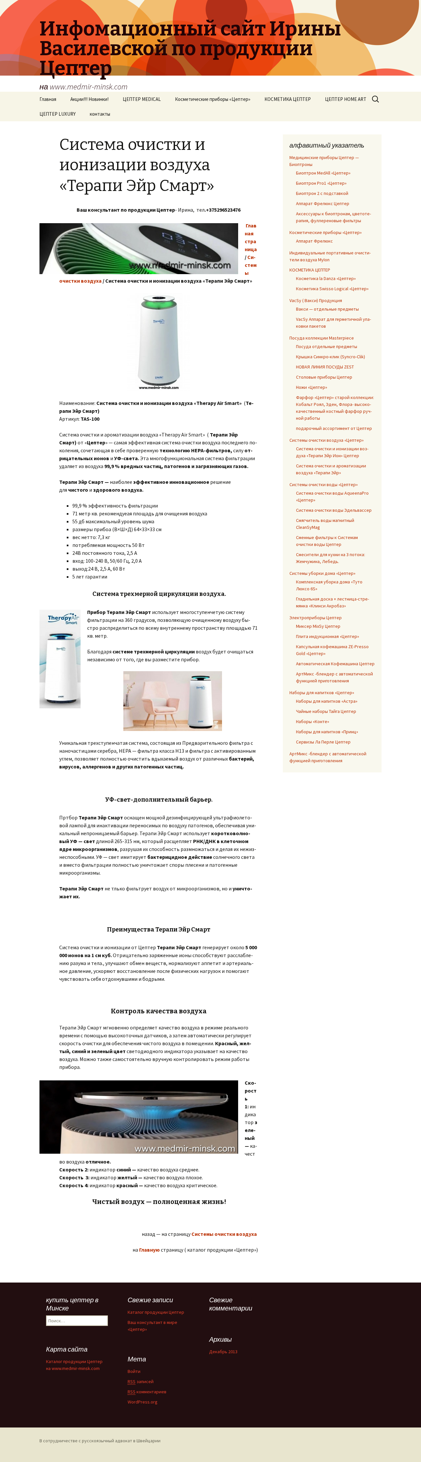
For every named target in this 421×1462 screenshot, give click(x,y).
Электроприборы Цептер (315, 618)
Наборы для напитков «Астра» (327, 701)
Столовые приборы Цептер (324, 377)
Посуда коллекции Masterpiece (321, 338)
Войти (134, 1371)
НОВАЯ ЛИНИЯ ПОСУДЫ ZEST (325, 367)
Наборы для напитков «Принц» (327, 732)
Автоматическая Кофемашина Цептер (335, 664)
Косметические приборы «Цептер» (212, 99)
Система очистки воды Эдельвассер (334, 510)
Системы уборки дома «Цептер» (322, 573)
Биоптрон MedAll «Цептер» (323, 173)
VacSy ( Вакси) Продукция (315, 300)
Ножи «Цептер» (311, 387)
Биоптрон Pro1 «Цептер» (321, 183)
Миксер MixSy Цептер (318, 626)
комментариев (147, 1392)
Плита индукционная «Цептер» (327, 636)
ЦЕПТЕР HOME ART (345, 99)
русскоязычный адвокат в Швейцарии (121, 1441)
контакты (100, 114)
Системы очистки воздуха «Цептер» (326, 440)
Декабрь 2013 (223, 1352)
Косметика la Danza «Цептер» (326, 278)
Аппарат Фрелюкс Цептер (322, 203)
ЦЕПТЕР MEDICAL (142, 99)
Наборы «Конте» (312, 721)
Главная (47, 99)
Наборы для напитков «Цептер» (321, 693)
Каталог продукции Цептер (156, 1312)
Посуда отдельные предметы (326, 346)
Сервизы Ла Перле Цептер (323, 742)
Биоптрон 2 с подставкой (322, 193)
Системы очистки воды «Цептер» (323, 484)
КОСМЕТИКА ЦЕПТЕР (287, 99)
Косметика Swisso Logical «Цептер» (332, 289)
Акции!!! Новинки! (89, 99)
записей (141, 1381)
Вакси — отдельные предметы (327, 309)
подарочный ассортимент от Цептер (334, 428)
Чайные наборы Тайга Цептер (326, 711)
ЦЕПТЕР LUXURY (57, 114)
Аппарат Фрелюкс (314, 241)
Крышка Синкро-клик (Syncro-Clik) (330, 357)
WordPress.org (143, 1402)
